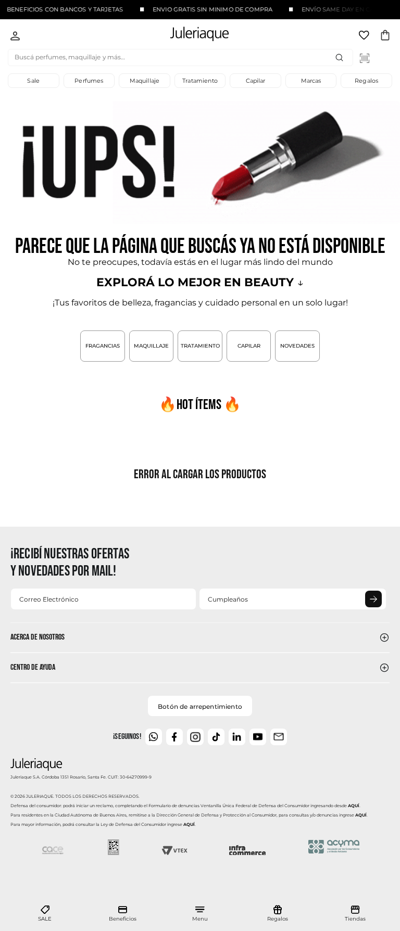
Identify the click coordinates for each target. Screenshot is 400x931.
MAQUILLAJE (151, 346)
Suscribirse (373, 599)
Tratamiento (200, 80)
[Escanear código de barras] (364, 58)
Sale (33, 80)
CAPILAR (249, 346)
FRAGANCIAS (102, 346)
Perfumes (88, 80)
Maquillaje (145, 80)
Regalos (366, 80)
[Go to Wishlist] (365, 37)
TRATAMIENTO (200, 346)
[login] (15, 37)
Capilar (256, 80)
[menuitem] (45, 913)
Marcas (311, 80)
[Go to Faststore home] (190, 36)
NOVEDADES (297, 346)
